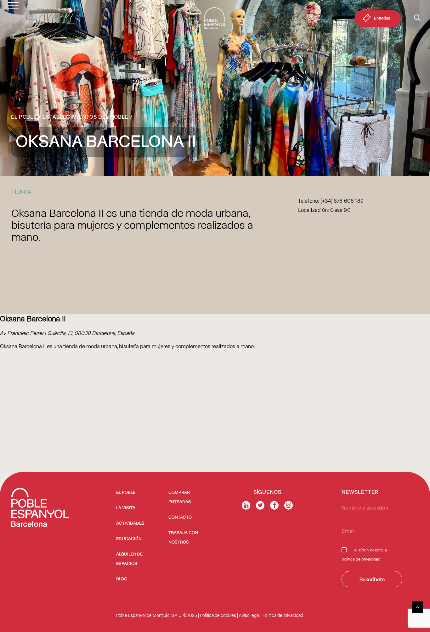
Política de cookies (218, 615)
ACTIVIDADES (130, 523)
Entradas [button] (382, 17)
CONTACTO (180, 517)
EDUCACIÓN (129, 539)
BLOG (121, 579)
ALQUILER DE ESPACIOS (129, 559)
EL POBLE (125, 492)
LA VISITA (125, 508)
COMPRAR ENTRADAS (179, 497)
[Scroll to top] (417, 606)
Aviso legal (249, 615)
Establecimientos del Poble (85, 116)
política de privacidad (361, 558)
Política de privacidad (283, 615)
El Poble (24, 116)
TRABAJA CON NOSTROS (183, 538)
